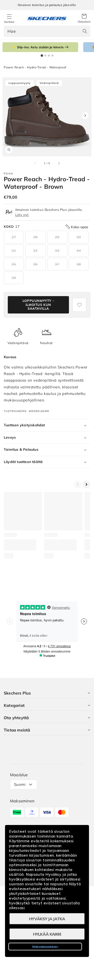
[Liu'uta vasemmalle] (35, 163)
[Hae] (84, 31)
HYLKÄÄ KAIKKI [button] (47, 934)
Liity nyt (22, 215)
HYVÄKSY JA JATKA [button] (47, 918)
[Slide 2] (45, 56)
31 (14, 250)
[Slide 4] (52, 56)
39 (14, 277)
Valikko (9, 22)
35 (14, 264)
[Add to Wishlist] (79, 305)
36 (35, 264)
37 (57, 264)
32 (35, 250)
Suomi (20, 784)
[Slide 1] (42, 55)
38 (78, 264)
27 (14, 237)
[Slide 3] (49, 56)
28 (35, 237)
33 (57, 250)
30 (78, 237)
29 (57, 237)
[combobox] (47, 31)
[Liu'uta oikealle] (58, 163)
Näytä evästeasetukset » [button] (45, 946)
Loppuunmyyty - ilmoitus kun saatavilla (38, 304)
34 (78, 250)
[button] (84, 18)
